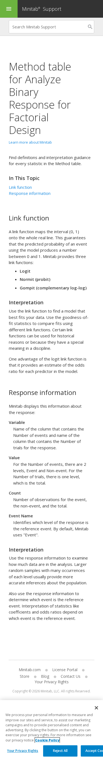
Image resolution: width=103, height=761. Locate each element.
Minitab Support (41, 9)
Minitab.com (30, 669)
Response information (30, 193)
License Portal (64, 669)
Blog (45, 676)
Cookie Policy (47, 740)
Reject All (60, 750)
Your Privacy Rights (22, 750)
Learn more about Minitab (30, 142)
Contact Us (70, 676)
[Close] (96, 708)
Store (24, 676)
